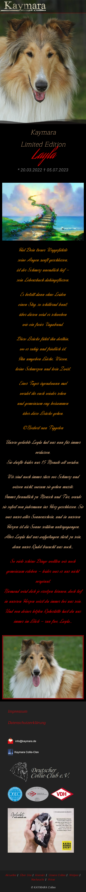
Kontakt (40, 875)
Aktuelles (10, 875)
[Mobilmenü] (80, 6)
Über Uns (25, 875)
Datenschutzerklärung (26, 722)
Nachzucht (37, 879)
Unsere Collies (57, 875)
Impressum (17, 711)
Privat (51, 879)
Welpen (73, 875)
